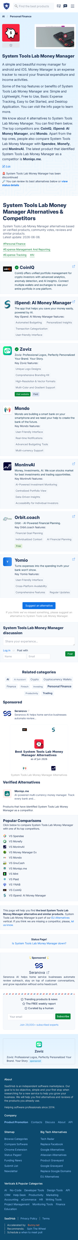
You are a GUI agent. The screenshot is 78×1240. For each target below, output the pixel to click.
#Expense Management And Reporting (26, 249)
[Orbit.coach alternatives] (7, 519)
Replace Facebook (51, 1144)
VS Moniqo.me (17, 868)
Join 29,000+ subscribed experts (39, 1024)
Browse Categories (16, 1138)
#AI (32, 254)
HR (41, 1199)
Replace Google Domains (55, 1171)
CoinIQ (46, 128)
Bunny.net (34, 1225)
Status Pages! (12, 1154)
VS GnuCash (16, 863)
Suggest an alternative (39, 605)
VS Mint (13, 873)
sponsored (35, 1061)
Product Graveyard (52, 1160)
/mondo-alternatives (15, 404)
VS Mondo (15, 857)
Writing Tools (54, 1199)
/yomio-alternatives (15, 556)
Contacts (36, 1122)
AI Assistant (20, 679)
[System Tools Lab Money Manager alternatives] (11, 33)
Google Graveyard (51, 1165)
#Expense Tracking (14, 254)
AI (8, 679)
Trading (47, 693)
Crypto (34, 679)
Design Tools (55, 1190)
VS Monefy (15, 841)
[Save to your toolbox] (11, 45)
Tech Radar (47, 1138)
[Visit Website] (73, 266)
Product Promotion (16, 1122)
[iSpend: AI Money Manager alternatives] (7, 304)
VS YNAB (14, 884)
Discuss (50, 1122)
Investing (38, 686)
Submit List (11, 1165)
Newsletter (11, 1171)
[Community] (65, 6)
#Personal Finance (14, 243)
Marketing (52, 1194)
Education (10, 1209)
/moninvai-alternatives (16, 460)
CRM (7, 1194)
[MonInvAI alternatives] (7, 466)
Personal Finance (59, 686)
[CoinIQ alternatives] (7, 269)
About (61, 1122)
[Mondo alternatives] (7, 410)
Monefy (63, 144)
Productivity (32, 693)
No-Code (15, 1190)
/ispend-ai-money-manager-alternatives (27, 298)
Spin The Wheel (36, 1228)
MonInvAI (16, 149)
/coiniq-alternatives (14, 263)
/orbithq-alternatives (15, 513)
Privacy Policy (28, 1218)
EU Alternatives (60, 917)
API (70, 1122)
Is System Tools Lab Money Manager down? (39, 943)
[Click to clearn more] (39, 1051)
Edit (8, 166)
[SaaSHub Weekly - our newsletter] (59, 6)
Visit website (22, 394)
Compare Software (16, 1144)
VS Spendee (16, 836)
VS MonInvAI (16, 846)
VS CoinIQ (14, 889)
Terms (46, 1218)
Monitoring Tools (42, 1204)
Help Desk (19, 1194)
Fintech (24, 686)
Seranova (37, 972)
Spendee (48, 144)
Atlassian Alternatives (53, 1154)
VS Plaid (13, 879)
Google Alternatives (52, 1149)
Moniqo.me (32, 159)
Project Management (17, 1204)
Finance (11, 686)
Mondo (41, 133)
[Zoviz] (7, 350)
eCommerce (28, 1199)
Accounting (11, 1199)
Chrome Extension (15, 1149)
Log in (7, 650)
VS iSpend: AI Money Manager (27, 895)
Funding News (13, 1160)
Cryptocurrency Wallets (57, 679)
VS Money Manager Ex (22, 852)
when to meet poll (31, 1232)
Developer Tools (34, 1190)
